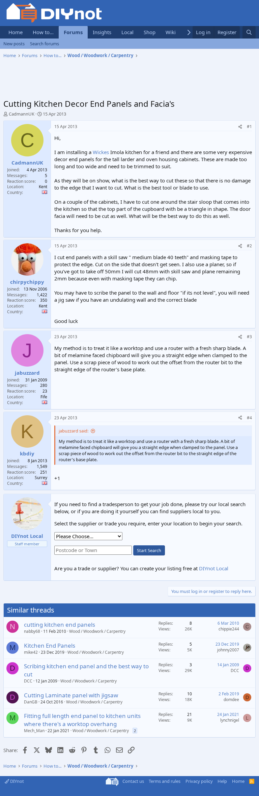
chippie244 (229, 629)
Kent (43, 187)
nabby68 (32, 631)
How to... (43, 32)
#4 (249, 418)
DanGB (30, 702)
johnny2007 (228, 650)
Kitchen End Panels (49, 645)
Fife (43, 397)
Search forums (44, 44)
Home (15, 32)
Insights (102, 32)
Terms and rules (164, 781)
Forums (73, 32)
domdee (231, 699)
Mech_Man (34, 730)
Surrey (41, 477)
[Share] (240, 127)
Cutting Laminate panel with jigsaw (71, 695)
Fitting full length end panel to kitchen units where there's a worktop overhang (82, 720)
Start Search (149, 550)
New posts (14, 44)
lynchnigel (229, 720)
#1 (249, 126)
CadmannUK (21, 114)
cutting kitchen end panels (59, 624)
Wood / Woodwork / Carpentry (97, 631)
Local (127, 32)
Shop (149, 32)
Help (222, 781)
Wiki (171, 32)
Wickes (101, 152)
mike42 (31, 652)
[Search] (249, 32)
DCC (28, 681)
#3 (249, 337)
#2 (249, 246)
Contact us (133, 781)
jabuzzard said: (73, 431)
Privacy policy (199, 781)
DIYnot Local (213, 568)
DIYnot (16, 781)
